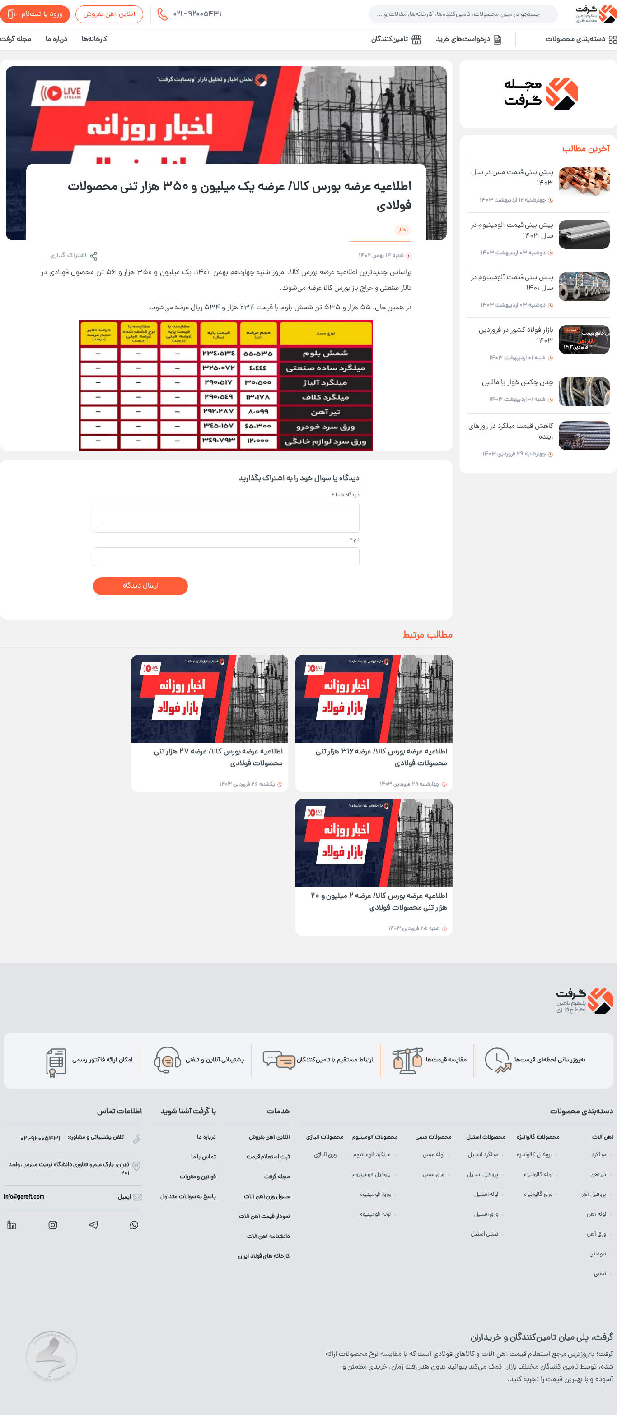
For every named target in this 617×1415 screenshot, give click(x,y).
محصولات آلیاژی (325, 1137)
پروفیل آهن (593, 1194)
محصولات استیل (486, 1137)
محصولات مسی (434, 1137)
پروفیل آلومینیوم (371, 1175)
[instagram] (53, 1225)
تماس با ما (203, 1157)
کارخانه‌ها (94, 39)
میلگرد (598, 1155)
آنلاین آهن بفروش (109, 14)
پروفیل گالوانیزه (534, 1155)
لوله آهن (596, 1214)
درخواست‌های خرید (463, 39)
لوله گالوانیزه (538, 1175)
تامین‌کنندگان (389, 39)
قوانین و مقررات (198, 1177)
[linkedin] (12, 1225)
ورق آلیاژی (325, 1155)
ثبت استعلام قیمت (268, 1157)
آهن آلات (602, 1137)
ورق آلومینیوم (375, 1194)
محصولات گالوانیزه (538, 1137)
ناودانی (597, 1254)
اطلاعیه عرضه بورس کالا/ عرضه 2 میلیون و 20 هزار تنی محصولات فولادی (379, 902)
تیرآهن (598, 1175)
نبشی (600, 1274)
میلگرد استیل (483, 1155)
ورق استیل (486, 1214)
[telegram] (93, 1224)
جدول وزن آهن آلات (267, 1197)
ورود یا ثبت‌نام (42, 14)
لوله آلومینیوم (375, 1214)
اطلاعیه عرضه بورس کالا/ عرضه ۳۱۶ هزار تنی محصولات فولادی (381, 758)
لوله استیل (486, 1194)
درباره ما (56, 39)
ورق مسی (433, 1175)
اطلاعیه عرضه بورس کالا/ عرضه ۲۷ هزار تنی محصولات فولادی (218, 758)
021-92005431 (40, 1139)
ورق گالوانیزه (538, 1194)
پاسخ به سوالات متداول (188, 1197)
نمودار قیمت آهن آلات (264, 1217)
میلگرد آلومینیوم (372, 1155)
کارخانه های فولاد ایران (264, 1256)
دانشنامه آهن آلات (268, 1236)
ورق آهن (596, 1234)
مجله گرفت (15, 39)
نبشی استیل (485, 1234)
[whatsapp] (134, 1225)
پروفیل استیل (483, 1175)
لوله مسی (433, 1155)
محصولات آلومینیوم (374, 1137)
